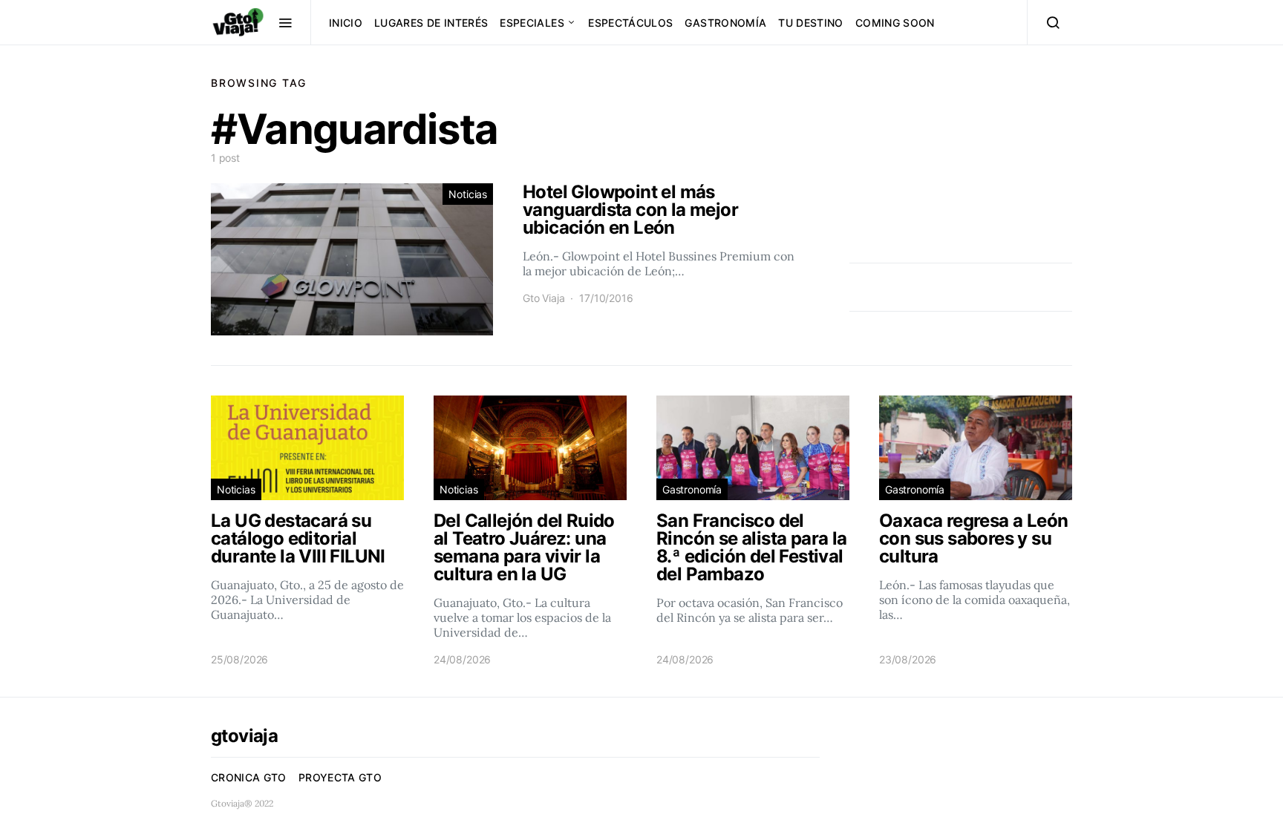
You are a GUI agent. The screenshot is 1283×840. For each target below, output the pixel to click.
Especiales (532, 22)
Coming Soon (895, 22)
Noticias (467, 194)
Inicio (345, 22)
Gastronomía (725, 22)
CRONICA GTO (249, 777)
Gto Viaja (543, 298)
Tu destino (810, 22)
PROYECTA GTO (340, 777)
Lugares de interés (431, 22)
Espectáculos (630, 22)
